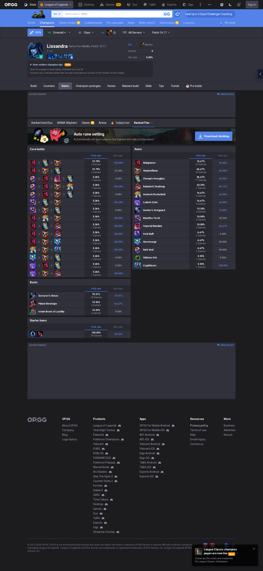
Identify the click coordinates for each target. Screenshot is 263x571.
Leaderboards (93, 22)
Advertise (229, 430)
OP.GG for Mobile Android (155, 425)
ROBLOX (98, 453)
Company (68, 430)
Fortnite (98, 485)
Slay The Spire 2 (103, 476)
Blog (65, 434)
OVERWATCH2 (102, 457)
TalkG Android (148, 462)
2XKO (96, 494)
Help (193, 434)
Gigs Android (147, 453)
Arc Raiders (100, 471)
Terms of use (198, 430)
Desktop (98, 504)
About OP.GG (70, 425)
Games (97, 508)
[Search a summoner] (166, 14)
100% (38, 32)
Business (229, 425)
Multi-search (147, 22)
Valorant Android (150, 444)
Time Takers (100, 499)
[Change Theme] (230, 4)
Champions (47, 22)
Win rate (118, 155)
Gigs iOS (145, 457)
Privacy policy (199, 425)
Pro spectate (115, 22)
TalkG (96, 518)
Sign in (252, 4)
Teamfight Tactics (104, 430)
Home (31, 22)
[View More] (209, 4)
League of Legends (56, 4)
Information (169, 22)
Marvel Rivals (101, 467)
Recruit (228, 434)
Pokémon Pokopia (104, 462)
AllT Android (147, 434)
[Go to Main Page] (11, 4)
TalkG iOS (145, 467)
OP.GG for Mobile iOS (152, 430)
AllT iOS (144, 439)
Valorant (98, 444)
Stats (131, 22)
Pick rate (96, 155)
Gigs (95, 527)
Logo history (69, 439)
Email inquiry (198, 439)
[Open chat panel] (260, 74)
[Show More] (222, 4)
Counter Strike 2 (103, 481)
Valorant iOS (147, 448)
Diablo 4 (98, 490)
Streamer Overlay (104, 531)
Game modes (69, 22)
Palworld (98, 434)
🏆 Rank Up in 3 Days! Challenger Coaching (193, 14)
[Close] (254, 548)
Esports (97, 522)
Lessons (188, 22)
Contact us (196, 444)
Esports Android (149, 471)
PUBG (96, 448)
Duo (95, 513)
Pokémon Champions (106, 439)
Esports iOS (147, 476)
